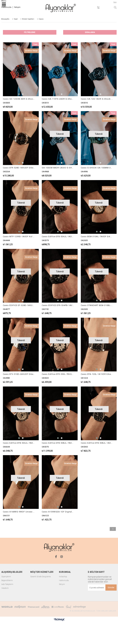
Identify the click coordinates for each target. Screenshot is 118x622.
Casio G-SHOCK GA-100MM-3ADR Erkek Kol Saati (97, 168)
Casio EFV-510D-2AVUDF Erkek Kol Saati (19, 374)
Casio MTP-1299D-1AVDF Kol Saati (19, 236)
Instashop (63, 577)
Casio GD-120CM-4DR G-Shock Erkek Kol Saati (19, 99)
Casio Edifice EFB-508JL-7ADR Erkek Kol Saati (58, 443)
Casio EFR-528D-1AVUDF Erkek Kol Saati (19, 168)
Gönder (111, 587)
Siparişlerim (6, 577)
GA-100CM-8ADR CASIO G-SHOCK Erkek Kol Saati (58, 168)
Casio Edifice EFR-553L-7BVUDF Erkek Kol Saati (58, 374)
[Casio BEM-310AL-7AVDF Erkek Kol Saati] (99, 207)
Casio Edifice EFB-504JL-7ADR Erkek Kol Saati (19, 443)
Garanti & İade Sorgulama (40, 577)
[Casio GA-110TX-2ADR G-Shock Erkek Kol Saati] (60, 69)
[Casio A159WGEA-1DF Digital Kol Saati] (60, 482)
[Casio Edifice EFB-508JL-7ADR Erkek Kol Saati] (60, 413)
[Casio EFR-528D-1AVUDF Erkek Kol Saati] (21, 138)
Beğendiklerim (7, 581)
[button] (19, 94)
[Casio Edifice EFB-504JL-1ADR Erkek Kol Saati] (60, 207)
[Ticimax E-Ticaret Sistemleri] (59, 619)
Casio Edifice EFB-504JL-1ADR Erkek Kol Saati (58, 236)
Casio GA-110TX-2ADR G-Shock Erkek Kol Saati (58, 99)
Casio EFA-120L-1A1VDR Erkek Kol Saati (97, 374)
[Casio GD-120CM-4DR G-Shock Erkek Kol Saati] (21, 69)
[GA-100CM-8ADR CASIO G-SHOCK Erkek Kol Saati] (60, 138)
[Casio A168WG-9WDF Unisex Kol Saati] (21, 482)
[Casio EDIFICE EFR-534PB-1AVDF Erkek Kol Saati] (60, 276)
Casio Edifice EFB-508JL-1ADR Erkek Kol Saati (97, 443)
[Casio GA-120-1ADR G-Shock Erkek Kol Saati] (99, 69)
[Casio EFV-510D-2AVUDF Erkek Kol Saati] (21, 344)
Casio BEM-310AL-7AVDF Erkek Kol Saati (97, 236)
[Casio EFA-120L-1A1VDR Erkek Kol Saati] (99, 344)
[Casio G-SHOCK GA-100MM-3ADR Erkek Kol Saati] (99, 138)
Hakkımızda (6, 7)
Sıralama (90, 32)
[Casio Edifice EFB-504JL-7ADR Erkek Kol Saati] (21, 413)
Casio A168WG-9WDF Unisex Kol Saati (19, 512)
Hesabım (5, 588)
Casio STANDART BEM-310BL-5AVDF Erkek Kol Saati (97, 305)
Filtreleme (29, 32)
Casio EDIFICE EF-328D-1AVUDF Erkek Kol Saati (19, 305)
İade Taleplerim (7, 584)
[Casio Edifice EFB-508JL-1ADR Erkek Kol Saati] (99, 413)
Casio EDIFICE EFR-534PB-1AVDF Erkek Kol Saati (58, 305)
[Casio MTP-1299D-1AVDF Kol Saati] (21, 207)
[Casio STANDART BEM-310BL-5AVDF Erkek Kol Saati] (99, 276)
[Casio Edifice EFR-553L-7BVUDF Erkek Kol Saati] (60, 344)
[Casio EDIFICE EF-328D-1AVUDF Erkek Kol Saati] (21, 276)
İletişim (17, 7)
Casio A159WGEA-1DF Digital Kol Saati (58, 512)
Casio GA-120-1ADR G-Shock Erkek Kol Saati (97, 99)
